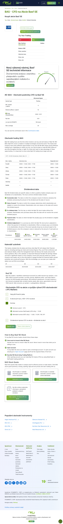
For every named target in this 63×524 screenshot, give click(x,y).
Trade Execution (19, 474)
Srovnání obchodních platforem (29, 459)
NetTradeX (29, 451)
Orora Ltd (8, 429)
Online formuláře (9, 453)
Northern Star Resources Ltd (40, 426)
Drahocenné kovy (19, 451)
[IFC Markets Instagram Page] (10, 482)
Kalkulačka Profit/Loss (45, 379)
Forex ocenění (8, 451)
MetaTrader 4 (29, 453)
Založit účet (51, 3)
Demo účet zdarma (24, 326)
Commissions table (33, 130)
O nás (6, 449)
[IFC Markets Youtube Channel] (21, 482)
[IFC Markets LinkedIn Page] (17, 482)
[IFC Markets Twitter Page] (13, 482)
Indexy (17, 453)
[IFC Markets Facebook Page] (6, 482)
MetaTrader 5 (29, 455)
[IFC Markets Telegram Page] (24, 482)
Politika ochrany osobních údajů (14, 507)
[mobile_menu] (59, 3)
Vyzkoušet (10, 85)
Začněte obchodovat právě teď (30, 31)
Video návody (51, 449)
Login (43, 3)
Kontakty (7, 455)
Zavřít (31, 521)
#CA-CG (7, 423)
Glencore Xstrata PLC (38, 419)
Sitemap (15, 502)
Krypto (17, 457)
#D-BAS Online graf (26, 28)
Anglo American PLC (11, 419)
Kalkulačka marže (18, 379)
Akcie (16, 455)
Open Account (19, 351)
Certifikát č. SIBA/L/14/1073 (43, 494)
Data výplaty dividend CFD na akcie (17, 397)
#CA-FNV (8, 426)
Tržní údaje (39, 449)
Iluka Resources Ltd (38, 429)
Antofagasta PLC (37, 423)
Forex (16, 449)
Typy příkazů (18, 472)
